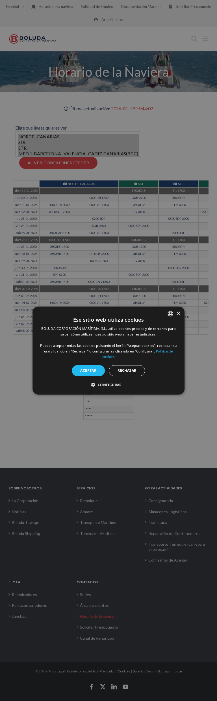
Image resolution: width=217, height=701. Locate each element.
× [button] (178, 313)
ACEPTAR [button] (88, 370)
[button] (108, 384)
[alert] (108, 350)
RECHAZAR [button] (127, 370)
